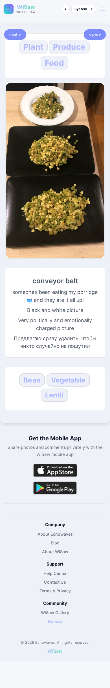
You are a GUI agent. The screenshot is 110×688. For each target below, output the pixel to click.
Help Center (55, 573)
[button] (103, 9)
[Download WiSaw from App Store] (55, 470)
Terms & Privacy (55, 590)
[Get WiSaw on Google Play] (55, 487)
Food (54, 63)
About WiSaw (55, 551)
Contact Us (55, 582)
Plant (33, 47)
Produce (69, 47)
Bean (31, 380)
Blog (55, 542)
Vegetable (68, 380)
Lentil (54, 395)
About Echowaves (55, 534)
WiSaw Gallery (55, 612)
